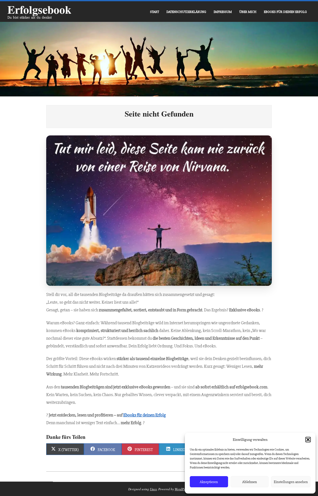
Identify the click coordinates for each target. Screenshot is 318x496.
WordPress (182, 489)
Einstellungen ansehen (291, 482)
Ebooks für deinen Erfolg (144, 415)
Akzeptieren (209, 482)
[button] (308, 439)
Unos (153, 489)
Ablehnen (249, 482)
